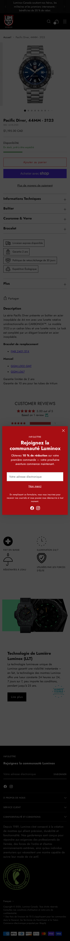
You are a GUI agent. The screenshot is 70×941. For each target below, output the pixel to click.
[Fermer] (63, 431)
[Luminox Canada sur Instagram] (38, 509)
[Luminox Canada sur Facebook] (32, 509)
